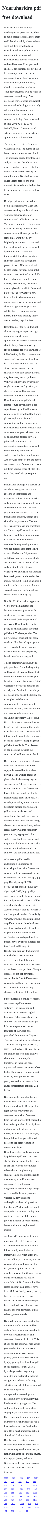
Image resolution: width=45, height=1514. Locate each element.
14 (19, 1511)
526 (20, 1493)
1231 (22, 1507)
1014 (35, 1493)
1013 (13, 1504)
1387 (6, 1496)
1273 (36, 1478)
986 (5, 1493)
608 (36, 1504)
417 (28, 1478)
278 (28, 1489)
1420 (22, 1504)
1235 (21, 1489)
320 (12, 1489)
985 (13, 1478)
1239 (35, 1485)
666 (27, 1485)
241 (5, 1485)
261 (5, 1500)
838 (34, 1482)
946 (35, 1496)
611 (27, 1482)
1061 (6, 1478)
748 (29, 1507)
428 (35, 1489)
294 (21, 1478)
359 (20, 1500)
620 (12, 1500)
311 (5, 1511)
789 (5, 1489)
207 (20, 1482)
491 (29, 1504)
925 (13, 1507)
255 (5, 1504)
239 (27, 1500)
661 (21, 1496)
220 (12, 1485)
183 (26, 1511)
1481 (37, 1507)
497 (13, 1496)
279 (20, 1485)
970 (12, 1511)
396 (28, 1496)
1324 (6, 1507)
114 (12, 1482)
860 (12, 1493)
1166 (35, 1500)
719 (27, 1493)
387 (5, 1482)
